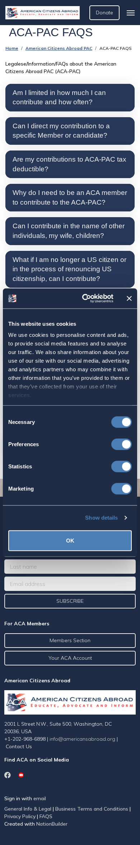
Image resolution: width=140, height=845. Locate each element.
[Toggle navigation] (130, 12)
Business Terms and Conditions (91, 809)
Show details (101, 518)
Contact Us (19, 746)
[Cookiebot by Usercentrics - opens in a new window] (84, 298)
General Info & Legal (27, 809)
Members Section (70, 640)
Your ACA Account (70, 658)
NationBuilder (51, 824)
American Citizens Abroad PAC (58, 48)
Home (11, 48)
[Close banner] (129, 298)
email (39, 798)
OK (70, 540)
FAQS (45, 816)
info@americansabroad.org (82, 739)
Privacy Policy (20, 816)
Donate (104, 12)
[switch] (121, 444)
